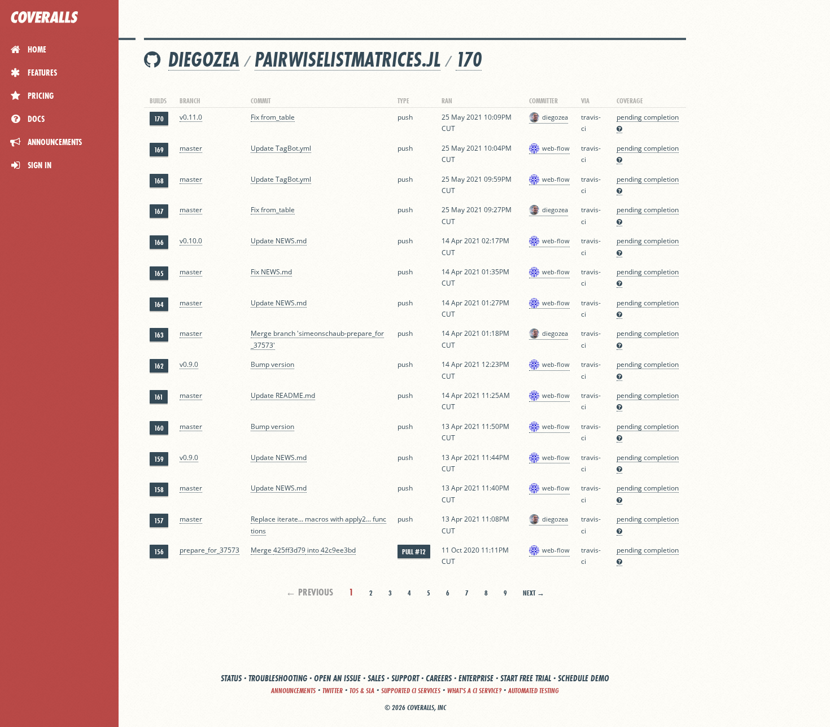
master (191, 148)
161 (158, 397)
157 (159, 520)
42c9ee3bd (338, 550)
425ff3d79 (289, 550)
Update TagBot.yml (281, 148)
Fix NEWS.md (271, 272)
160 (159, 428)
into (313, 550)
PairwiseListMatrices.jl (347, 60)
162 (159, 366)
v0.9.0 (189, 364)
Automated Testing (533, 690)
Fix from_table (273, 117)
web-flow (556, 148)
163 (159, 335)
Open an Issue (337, 678)
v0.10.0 (191, 241)
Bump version (272, 364)
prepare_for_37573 (209, 550)
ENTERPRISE (475, 678)
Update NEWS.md (279, 241)
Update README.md (283, 395)
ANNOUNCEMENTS (293, 690)
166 (159, 242)
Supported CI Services (410, 690)
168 (159, 181)
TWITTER (332, 690)
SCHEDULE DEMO (583, 678)
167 (159, 211)
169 (159, 150)
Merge (262, 550)
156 (159, 552)
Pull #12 (414, 552)
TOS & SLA (362, 690)
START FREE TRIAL (525, 678)
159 (159, 459)
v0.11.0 (191, 117)
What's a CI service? (474, 690)
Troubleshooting (277, 678)
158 (159, 489)
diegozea (203, 60)
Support (405, 678)
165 (159, 273)
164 (159, 304)
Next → (533, 593)
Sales (376, 678)
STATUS (231, 678)
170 (469, 60)
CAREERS (439, 678)
